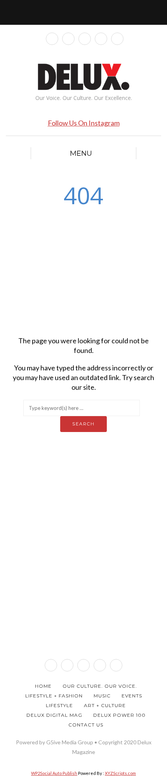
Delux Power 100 (119, 715)
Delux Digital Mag (54, 715)
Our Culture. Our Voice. (100, 686)
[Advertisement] (83, 270)
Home (43, 686)
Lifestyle (59, 705)
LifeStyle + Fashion (54, 696)
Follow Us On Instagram (84, 123)
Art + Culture (105, 705)
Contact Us (85, 725)
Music (102, 696)
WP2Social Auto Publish (54, 773)
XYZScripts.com (120, 773)
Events (132, 696)
